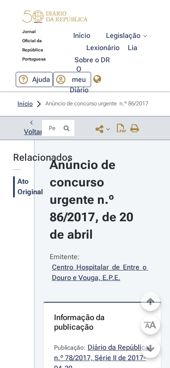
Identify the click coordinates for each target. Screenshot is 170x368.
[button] (55, 17)
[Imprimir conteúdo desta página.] (134, 128)
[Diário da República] (55, 18)
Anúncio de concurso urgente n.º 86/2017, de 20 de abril (93, 200)
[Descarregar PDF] (121, 128)
